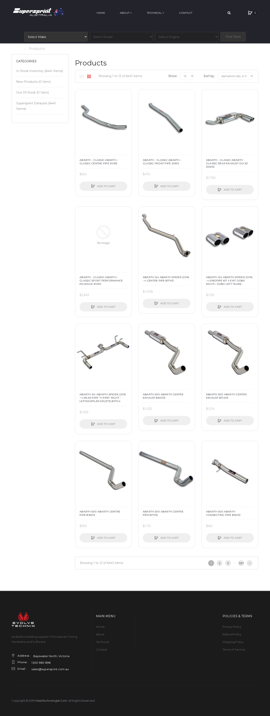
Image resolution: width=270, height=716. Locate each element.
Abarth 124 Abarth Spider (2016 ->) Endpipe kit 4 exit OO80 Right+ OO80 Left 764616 (229, 280)
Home (17, 49)
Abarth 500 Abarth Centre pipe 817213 (163, 513)
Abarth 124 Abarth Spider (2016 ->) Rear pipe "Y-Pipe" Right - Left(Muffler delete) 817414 (103, 398)
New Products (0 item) (33, 82)
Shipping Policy (233, 642)
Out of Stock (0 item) (32, 92)
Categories (26, 61)
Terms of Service (234, 649)
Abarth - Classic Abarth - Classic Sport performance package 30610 (101, 280)
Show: (172, 76)
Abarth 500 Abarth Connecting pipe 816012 (223, 513)
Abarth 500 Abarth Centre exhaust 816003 (163, 396)
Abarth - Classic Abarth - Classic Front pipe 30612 (162, 161)
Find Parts (233, 37)
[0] (250, 13)
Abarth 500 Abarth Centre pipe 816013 (100, 513)
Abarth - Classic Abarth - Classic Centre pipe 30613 (99, 161)
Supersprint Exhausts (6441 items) (36, 106)
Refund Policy (232, 634)
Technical (102, 642)
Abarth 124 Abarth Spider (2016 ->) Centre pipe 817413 (166, 279)
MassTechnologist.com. (51, 700)
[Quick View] (80, 111)
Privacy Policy (232, 626)
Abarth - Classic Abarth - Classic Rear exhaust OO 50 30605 (227, 163)
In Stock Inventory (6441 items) (39, 71)
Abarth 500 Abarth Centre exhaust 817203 (226, 396)
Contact (101, 649)
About (100, 634)
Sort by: (209, 76)
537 (241, 563)
